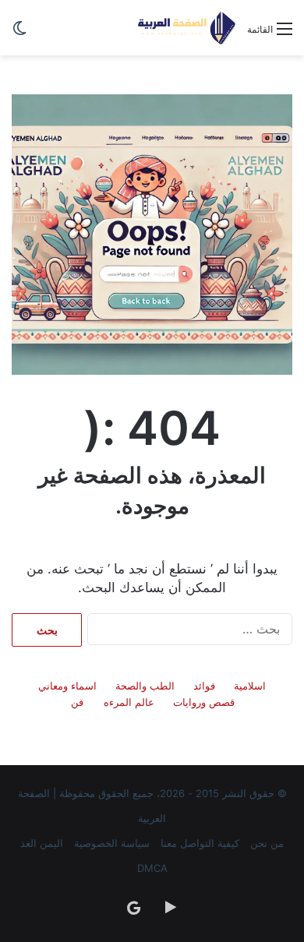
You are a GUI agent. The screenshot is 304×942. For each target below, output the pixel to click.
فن (77, 702)
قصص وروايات (204, 702)
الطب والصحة (145, 685)
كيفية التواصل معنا (200, 843)
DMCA (152, 868)
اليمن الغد (41, 843)
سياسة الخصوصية (112, 843)
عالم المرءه (129, 702)
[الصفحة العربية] (186, 27)
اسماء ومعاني (67, 685)
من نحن (267, 843)
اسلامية (250, 685)
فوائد (204, 685)
